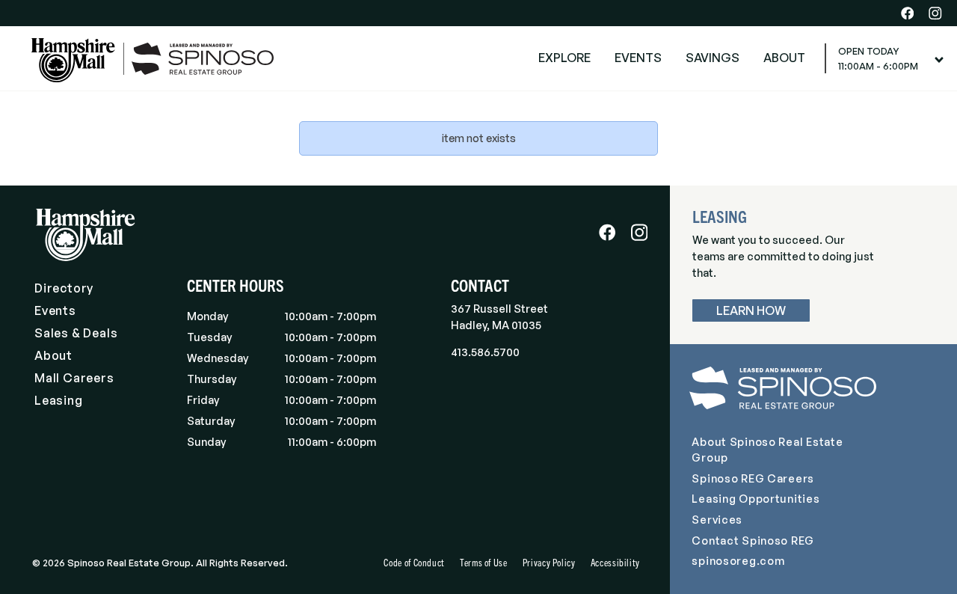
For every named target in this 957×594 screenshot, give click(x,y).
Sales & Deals (75, 332)
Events (55, 310)
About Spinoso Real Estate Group (767, 450)
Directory (63, 288)
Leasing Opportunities (755, 498)
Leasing (58, 400)
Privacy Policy (549, 562)
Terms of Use (484, 562)
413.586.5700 (485, 351)
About (53, 355)
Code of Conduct (414, 562)
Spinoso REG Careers (753, 478)
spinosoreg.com (738, 560)
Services (717, 519)
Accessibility (615, 562)
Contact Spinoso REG (753, 540)
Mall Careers (74, 377)
